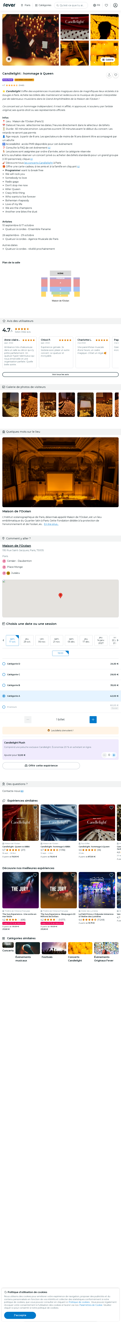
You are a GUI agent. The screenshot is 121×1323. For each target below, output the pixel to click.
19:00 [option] (60, 653)
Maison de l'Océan (16, 545)
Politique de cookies (79, 1302)
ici (49, 147)
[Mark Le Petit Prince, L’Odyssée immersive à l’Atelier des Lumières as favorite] (111, 875)
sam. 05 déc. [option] (71, 640)
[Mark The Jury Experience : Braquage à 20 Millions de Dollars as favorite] (73, 875)
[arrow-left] (3, 640)
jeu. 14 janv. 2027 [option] (101, 640)
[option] (60, 663)
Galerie (109, 59)
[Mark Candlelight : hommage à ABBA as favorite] (73, 808)
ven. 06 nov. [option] (42, 640)
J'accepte (20, 1315)
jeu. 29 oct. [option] (27, 640)
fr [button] (98, 5)
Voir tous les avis (60, 374)
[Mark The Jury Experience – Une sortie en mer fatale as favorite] (35, 875)
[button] (60, 663)
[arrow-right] (117, 640)
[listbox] (60, 640)
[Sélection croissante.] (93, 719)
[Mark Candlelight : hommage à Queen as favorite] (116, 75)
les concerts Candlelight (38, 162)
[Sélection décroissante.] (27, 719)
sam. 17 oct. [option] (12, 640)
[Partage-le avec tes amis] (109, 75)
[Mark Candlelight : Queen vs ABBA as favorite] (35, 808)
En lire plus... (51, 524)
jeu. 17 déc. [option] (86, 640)
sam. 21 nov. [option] (56, 640)
